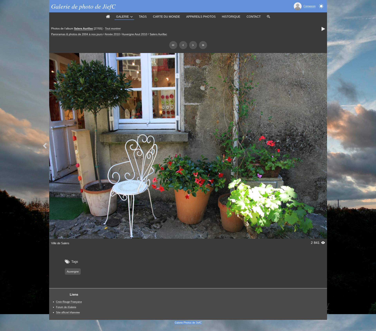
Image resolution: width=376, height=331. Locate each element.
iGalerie (195, 327)
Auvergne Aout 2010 (134, 34)
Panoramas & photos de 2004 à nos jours (77, 34)
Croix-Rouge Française (69, 301)
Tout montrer (113, 28)
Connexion (309, 6)
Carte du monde (166, 16)
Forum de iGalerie (66, 307)
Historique (231, 16)
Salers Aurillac (83, 28)
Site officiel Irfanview (68, 312)
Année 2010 (112, 34)
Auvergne (73, 271)
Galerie (122, 16)
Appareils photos (201, 16)
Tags (143, 16)
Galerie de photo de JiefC (83, 6)
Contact (254, 16)
